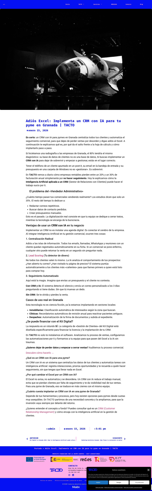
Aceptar (98, 482)
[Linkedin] (73, 475)
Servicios (96, 4)
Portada (38, 448)
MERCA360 (114, 4)
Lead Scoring (36, 255)
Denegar (119, 482)
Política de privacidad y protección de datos (113, 487)
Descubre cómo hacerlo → (40, 352)
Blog (141, 4)
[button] (148, 470)
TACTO (80, 4)
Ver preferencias (139, 482)
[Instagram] (69, 475)
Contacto (128, 4)
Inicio (67, 4)
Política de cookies (99, 487)
